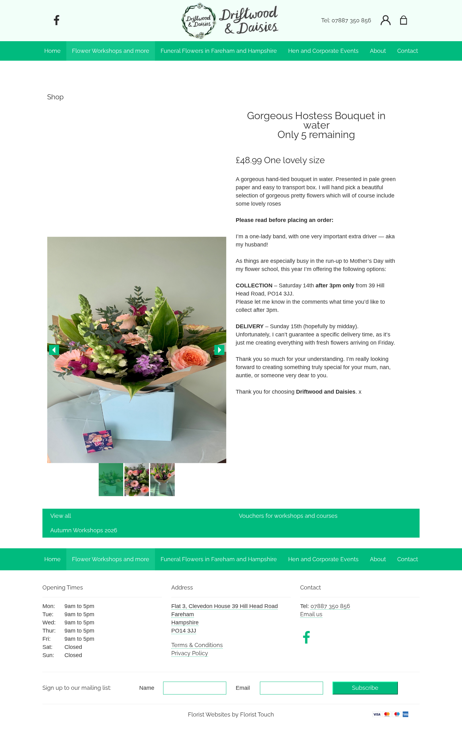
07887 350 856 (351, 20)
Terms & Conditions (197, 645)
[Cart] (407, 20)
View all (60, 515)
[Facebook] (56, 20)
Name (146, 688)
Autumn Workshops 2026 (83, 530)
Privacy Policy (189, 653)
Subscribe (365, 687)
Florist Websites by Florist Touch (231, 714)
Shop (55, 97)
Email (243, 688)
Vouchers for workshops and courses (288, 515)
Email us (311, 614)
